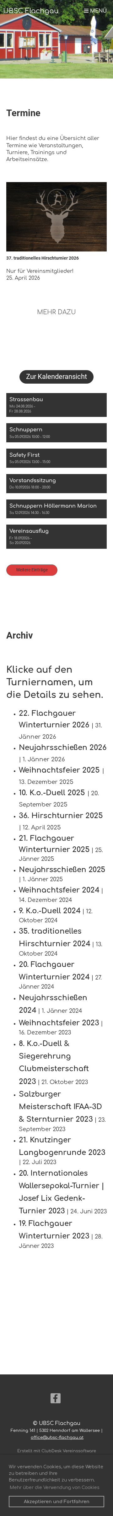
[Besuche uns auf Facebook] (56, 1400)
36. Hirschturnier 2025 (61, 816)
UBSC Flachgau (31, 11)
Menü (98, 11)
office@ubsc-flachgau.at (57, 1437)
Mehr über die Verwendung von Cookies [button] (55, 1487)
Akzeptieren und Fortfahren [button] (56, 1501)
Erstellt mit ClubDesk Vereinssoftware (56, 1451)
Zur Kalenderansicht (56, 376)
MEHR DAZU (56, 312)
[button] (56, 405)
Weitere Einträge (32, 570)
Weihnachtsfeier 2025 (59, 770)
